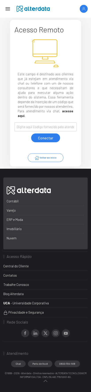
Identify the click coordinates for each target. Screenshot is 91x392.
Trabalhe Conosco (16, 285)
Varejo (11, 210)
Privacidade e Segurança (26, 312)
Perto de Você (40, 363)
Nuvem (12, 238)
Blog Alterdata (13, 294)
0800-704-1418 (67, 363)
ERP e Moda (15, 220)
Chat (18, 363)
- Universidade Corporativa (26, 303)
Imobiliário (14, 229)
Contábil (13, 201)
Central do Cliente (16, 266)
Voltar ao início (48, 157)
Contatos (10, 275)
